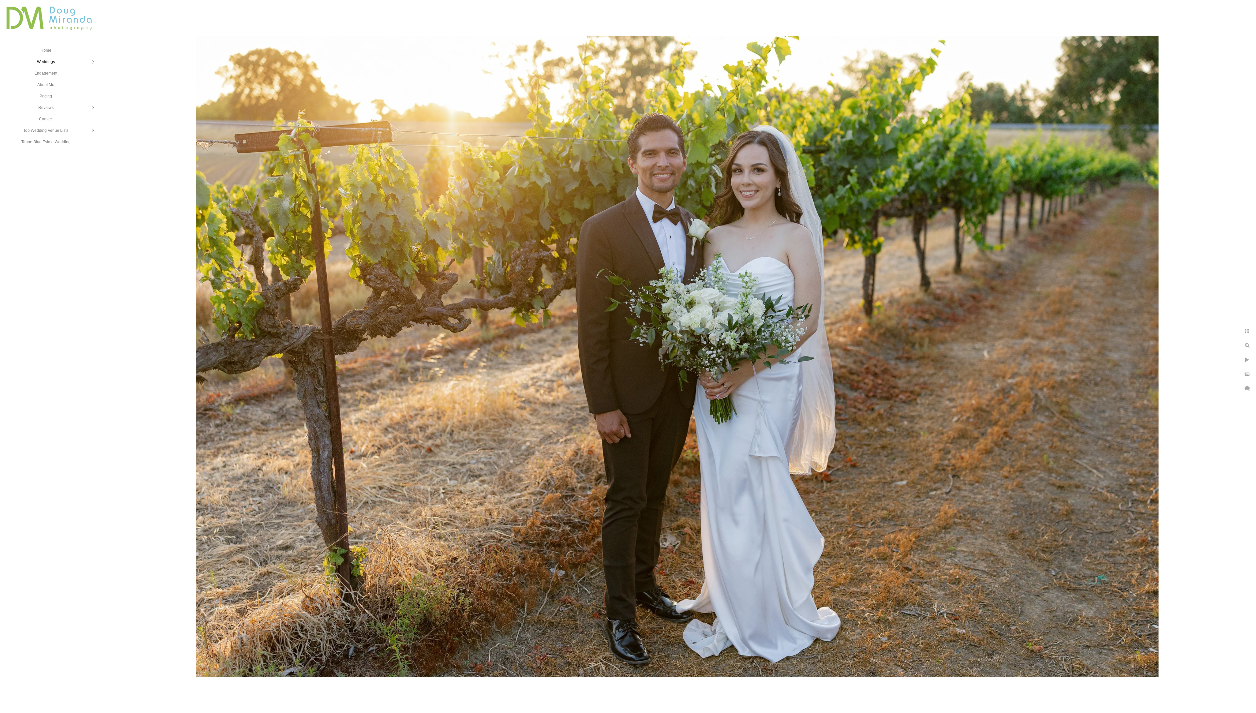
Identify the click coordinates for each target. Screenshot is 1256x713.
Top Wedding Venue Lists (45, 130)
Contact (46, 119)
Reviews (46, 107)
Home (46, 50)
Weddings (46, 62)
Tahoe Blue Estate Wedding (46, 142)
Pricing (46, 96)
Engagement (45, 73)
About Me (45, 84)
